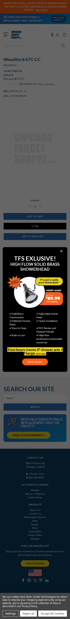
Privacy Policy (29, 606)
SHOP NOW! (35, 361)
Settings (10, 613)
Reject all (28, 613)
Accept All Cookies (52, 613)
